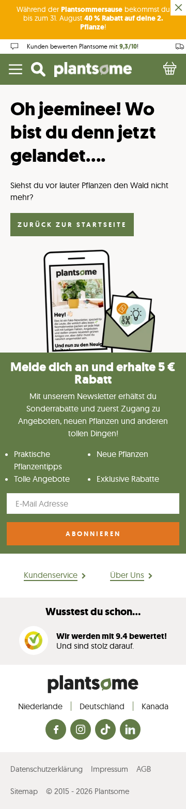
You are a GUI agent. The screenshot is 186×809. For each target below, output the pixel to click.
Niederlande (40, 706)
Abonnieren (93, 533)
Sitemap (24, 791)
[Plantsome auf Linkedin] (130, 730)
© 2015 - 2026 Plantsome (87, 791)
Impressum (109, 769)
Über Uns (127, 575)
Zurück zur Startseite (72, 224)
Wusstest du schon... (93, 612)
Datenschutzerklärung (46, 769)
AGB (143, 769)
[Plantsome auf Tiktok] (105, 730)
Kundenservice (51, 575)
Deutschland (102, 706)
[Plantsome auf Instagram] (80, 730)
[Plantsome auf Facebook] (55, 730)
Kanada (155, 706)
